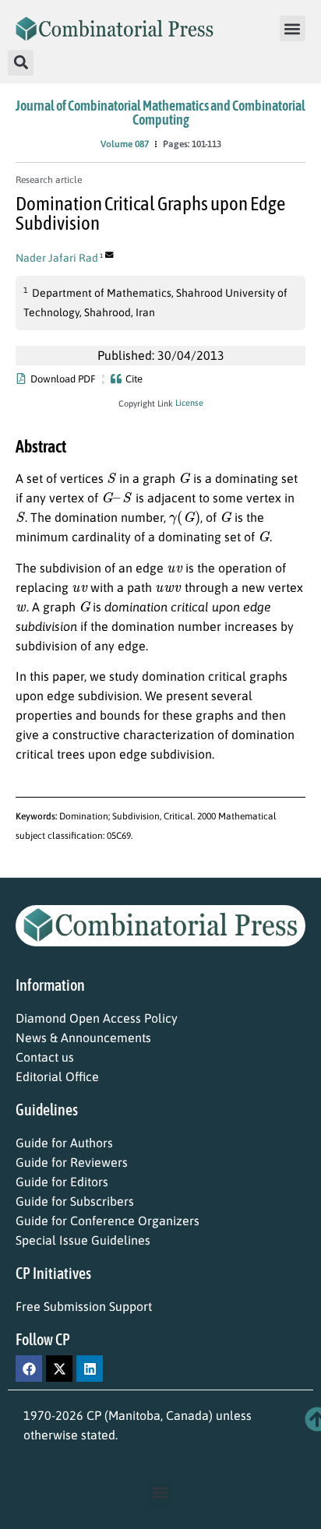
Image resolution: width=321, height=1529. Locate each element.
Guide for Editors (62, 1182)
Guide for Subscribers (75, 1201)
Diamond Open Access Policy (97, 1018)
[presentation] (111, 477)
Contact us (45, 1057)
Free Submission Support (84, 1306)
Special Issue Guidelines (83, 1240)
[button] (292, 28)
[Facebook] (29, 1368)
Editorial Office (57, 1076)
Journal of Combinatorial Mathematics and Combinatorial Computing (160, 112)
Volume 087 (125, 144)
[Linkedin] (89, 1368)
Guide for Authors (64, 1143)
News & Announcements (83, 1037)
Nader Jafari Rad (57, 258)
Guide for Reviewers (72, 1162)
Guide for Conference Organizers (107, 1221)
